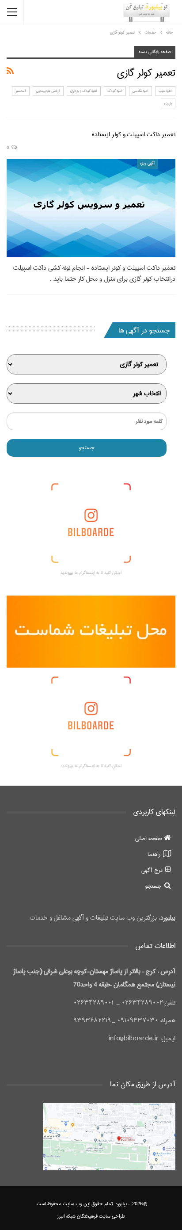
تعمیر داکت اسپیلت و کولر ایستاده (133, 134)
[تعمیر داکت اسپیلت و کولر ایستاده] (91, 208)
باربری (168, 103)
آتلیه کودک (114, 91)
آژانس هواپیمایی (48, 91)
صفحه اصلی (148, 838)
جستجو (153, 886)
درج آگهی (152, 870)
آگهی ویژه (147, 163)
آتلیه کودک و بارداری (83, 91)
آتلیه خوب (165, 91)
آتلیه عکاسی (140, 91)
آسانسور (20, 91)
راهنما (154, 854)
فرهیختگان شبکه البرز (77, 1216)
